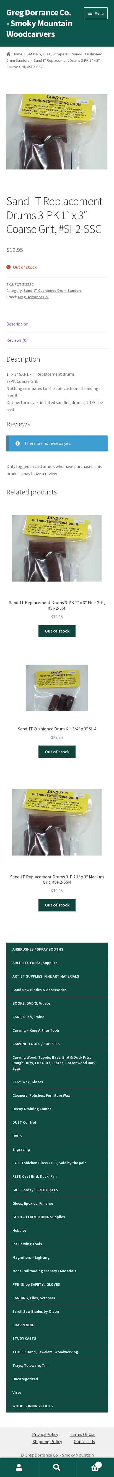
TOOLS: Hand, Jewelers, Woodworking (45, 1351)
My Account (19, 1467)
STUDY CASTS (24, 1338)
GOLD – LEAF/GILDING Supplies (38, 1216)
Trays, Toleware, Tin (30, 1365)
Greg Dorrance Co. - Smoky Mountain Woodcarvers (39, 23)
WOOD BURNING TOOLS (32, 1405)
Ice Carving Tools (27, 1243)
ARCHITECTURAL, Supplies (35, 962)
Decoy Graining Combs (31, 1108)
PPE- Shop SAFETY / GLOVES (36, 1284)
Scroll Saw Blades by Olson (35, 1311)
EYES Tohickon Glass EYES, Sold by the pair (49, 1162)
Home (17, 54)
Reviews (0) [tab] (17, 340)
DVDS (17, 1135)
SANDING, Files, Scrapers (47, 54)
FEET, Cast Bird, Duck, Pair (34, 1176)
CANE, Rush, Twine (28, 1016)
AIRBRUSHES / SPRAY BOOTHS (37, 949)
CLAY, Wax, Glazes (27, 1081)
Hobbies (19, 1230)
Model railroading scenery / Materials (44, 1270)
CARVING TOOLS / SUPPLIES (36, 1043)
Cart (88, 1463)
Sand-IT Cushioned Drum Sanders (53, 290)
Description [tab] (17, 324)
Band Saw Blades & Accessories (39, 989)
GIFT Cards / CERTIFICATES (35, 1189)
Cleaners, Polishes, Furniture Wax (41, 1095)
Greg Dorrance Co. (33, 296)
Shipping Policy (47, 1441)
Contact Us (84, 1441)
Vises (17, 1392)
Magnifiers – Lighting (31, 1257)
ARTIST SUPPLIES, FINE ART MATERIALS (45, 976)
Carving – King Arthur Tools (36, 1030)
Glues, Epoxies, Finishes (33, 1203)
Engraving (21, 1149)
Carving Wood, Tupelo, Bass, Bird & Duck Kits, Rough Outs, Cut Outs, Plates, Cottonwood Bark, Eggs (54, 1063)
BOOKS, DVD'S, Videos (31, 1003)
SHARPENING (23, 1324)
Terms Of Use (82, 1434)
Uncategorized (25, 1378)
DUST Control (24, 1122)
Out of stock (57, 631)
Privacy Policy (45, 1434)
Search (57, 1467)
